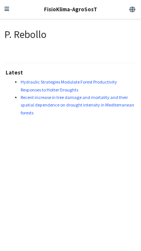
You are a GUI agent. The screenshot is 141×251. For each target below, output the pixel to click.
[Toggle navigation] (7, 9)
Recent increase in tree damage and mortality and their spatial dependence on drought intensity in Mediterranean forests (77, 105)
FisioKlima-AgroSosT (70, 9)
